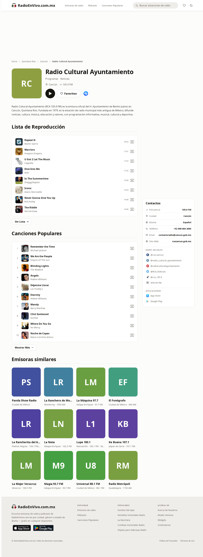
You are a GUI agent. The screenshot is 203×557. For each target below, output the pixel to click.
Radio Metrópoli (119, 484)
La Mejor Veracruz (24, 484)
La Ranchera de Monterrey (58, 400)
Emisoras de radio (74, 5)
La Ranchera (124, 520)
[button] (26, 382)
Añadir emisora (165, 515)
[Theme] (191, 5)
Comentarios (164, 525)
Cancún (44, 61)
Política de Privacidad (168, 541)
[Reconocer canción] (86, 93)
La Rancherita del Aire (26, 442)
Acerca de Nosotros (167, 510)
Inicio (14, 61)
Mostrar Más (22, 347)
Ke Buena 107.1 (119, 442)
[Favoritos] (184, 5)
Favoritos (70, 93)
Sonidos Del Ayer (126, 510)
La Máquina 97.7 (87, 400)
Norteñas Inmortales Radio (131, 515)
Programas (51, 78)
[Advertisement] (103, 36)
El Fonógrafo (117, 400)
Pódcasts (92, 5)
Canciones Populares (112, 5)
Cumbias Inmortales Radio (131, 525)
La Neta (49, 442)
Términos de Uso (187, 541)
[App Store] (22, 528)
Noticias (65, 78)
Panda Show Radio (24, 400)
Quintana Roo (29, 61)
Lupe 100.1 (83, 442)
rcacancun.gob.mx (181, 241)
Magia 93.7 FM (53, 484)
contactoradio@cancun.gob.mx (175, 235)
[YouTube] (132, 142)
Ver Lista (20, 221)
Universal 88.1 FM (88, 484)
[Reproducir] (50, 93)
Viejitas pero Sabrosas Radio (132, 530)
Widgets (162, 520)
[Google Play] (43, 528)
